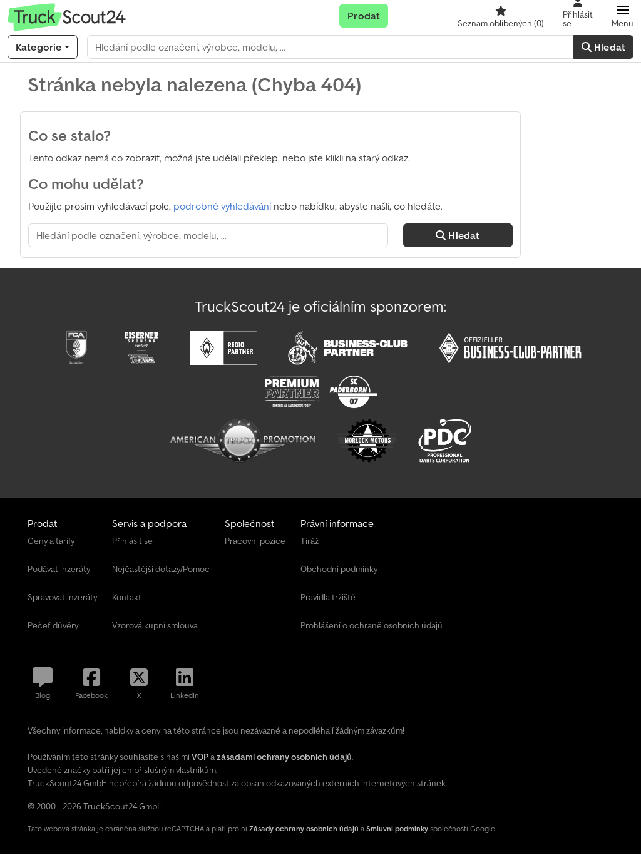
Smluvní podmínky (397, 828)
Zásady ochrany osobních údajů (304, 828)
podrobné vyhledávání (222, 206)
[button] (622, 16)
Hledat (608, 47)
